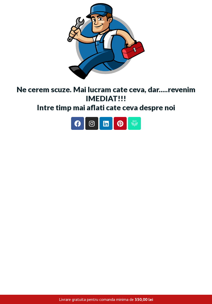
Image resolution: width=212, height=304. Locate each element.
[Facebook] (77, 123)
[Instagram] (91, 123)
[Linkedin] (106, 123)
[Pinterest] (120, 123)
